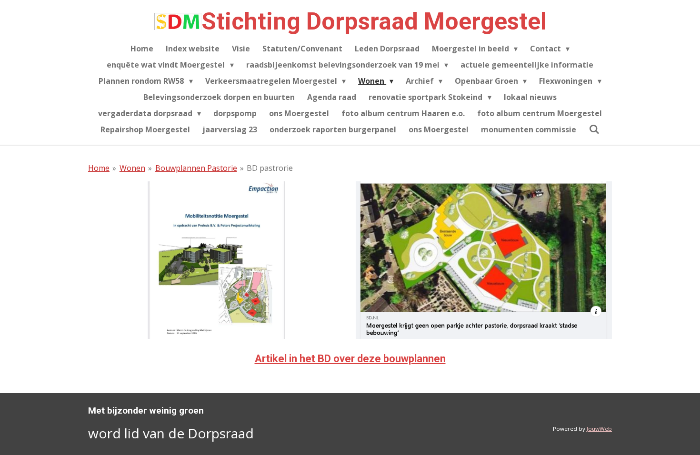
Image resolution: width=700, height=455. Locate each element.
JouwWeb (599, 428)
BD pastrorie (270, 168)
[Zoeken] (593, 129)
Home (99, 168)
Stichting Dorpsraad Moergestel (374, 21)
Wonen (132, 168)
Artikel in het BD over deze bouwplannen (350, 359)
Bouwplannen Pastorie (196, 168)
